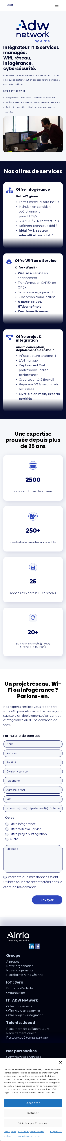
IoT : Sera (14, 982)
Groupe (13, 955)
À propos (12, 961)
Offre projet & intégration (28, 834)
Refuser (33, 1113)
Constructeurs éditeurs (23, 1057)
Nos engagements (19, 970)
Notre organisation (20, 966)
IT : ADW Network (22, 1000)
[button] (60, 1062)
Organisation (15, 993)
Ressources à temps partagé (27, 1037)
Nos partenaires (21, 1050)
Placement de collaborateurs (27, 1029)
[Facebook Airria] (37, 948)
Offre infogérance (23, 824)
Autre (14, 839)
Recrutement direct (21, 1033)
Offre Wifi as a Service (25, 829)
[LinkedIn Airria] (31, 948)
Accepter (33, 1103)
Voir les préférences (33, 1123)
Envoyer (47, 900)
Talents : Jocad (20, 1022)
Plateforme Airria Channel (25, 975)
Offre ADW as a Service (23, 1011)
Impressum (56, 1131)
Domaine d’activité (19, 988)
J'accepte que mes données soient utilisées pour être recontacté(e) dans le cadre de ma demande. (32, 882)
